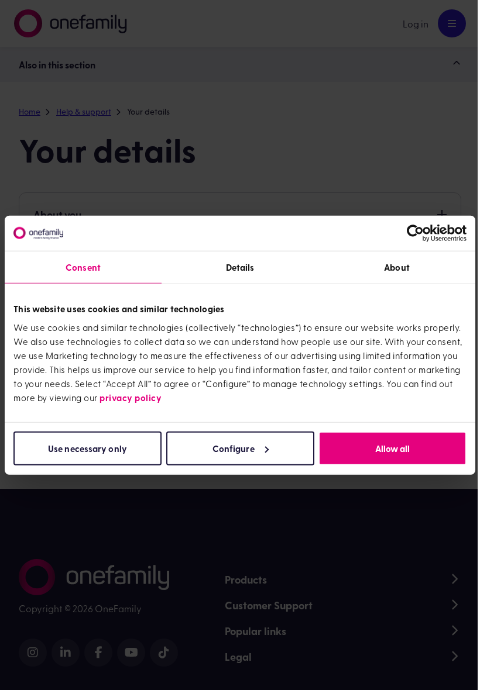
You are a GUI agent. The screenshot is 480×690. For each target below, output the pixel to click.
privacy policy (131, 397)
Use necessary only (87, 447)
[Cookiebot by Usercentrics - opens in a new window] (415, 233)
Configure (233, 447)
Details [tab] (240, 267)
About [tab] (397, 267)
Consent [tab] (83, 267)
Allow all (392, 447)
